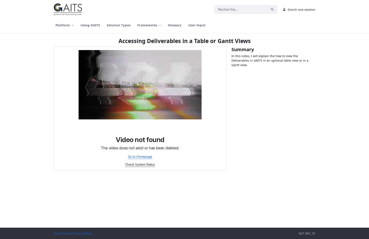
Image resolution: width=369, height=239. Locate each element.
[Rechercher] (272, 9)
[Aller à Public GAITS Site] (69, 9)
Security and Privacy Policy (73, 233)
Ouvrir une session (301, 9)
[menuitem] (64, 25)
